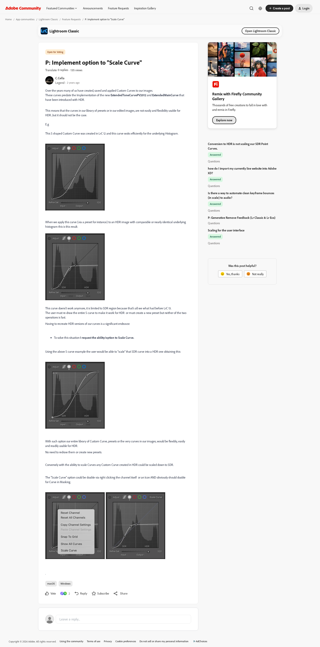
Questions (214, 161)
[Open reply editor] (118, 619)
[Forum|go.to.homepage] (23, 8)
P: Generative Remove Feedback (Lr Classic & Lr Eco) (241, 217)
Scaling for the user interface (226, 230)
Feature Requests (118, 8)
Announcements (93, 8)
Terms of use (93, 641)
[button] (279, 8)
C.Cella (59, 78)
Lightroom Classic (48, 19)
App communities (25, 19)
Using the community (71, 641)
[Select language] (260, 8)
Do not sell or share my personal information (164, 641)
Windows (66, 583)
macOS (51, 583)
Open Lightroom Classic (260, 31)
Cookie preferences (125, 641)
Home (8, 19)
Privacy (108, 641)
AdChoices (201, 641)
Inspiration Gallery (145, 8)
